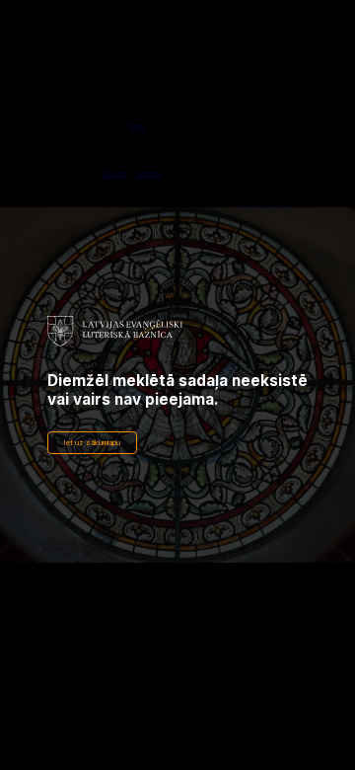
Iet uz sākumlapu (91, 442)
